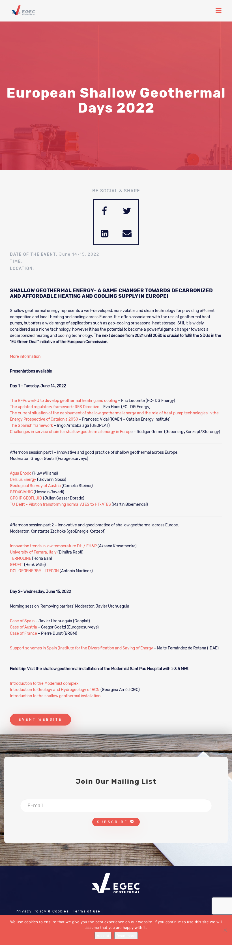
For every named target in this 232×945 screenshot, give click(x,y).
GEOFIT (16, 564)
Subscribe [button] (113, 822)
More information (25, 356)
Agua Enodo (20, 473)
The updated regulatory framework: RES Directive (54, 406)
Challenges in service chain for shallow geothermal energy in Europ (70, 431)
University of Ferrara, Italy (33, 552)
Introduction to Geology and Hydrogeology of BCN (55, 689)
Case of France (23, 633)
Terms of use (86, 911)
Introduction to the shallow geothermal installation (55, 696)
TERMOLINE (20, 558)
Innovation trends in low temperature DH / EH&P (53, 546)
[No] (225, 930)
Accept (103, 935)
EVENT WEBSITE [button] (40, 720)
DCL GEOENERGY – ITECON (34, 571)
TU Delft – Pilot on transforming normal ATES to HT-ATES (60, 504)
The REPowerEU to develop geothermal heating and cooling (63, 400)
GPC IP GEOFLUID (26, 498)
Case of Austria (23, 627)
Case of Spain (22, 621)
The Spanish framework (31, 425)
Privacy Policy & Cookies (42, 911)
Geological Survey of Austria (35, 485)
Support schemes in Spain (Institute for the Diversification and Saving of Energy (81, 648)
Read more (126, 935)
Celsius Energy (23, 479)
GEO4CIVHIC (21, 492)
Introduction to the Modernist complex (44, 683)
